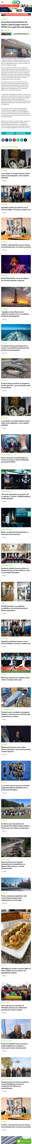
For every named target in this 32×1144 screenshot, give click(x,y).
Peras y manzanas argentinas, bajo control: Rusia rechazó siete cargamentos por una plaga (14, 898)
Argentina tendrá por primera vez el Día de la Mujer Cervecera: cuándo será (16, 208)
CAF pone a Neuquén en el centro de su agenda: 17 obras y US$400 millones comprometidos (15, 496)
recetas (3, 965)
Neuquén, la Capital (6, 1040)
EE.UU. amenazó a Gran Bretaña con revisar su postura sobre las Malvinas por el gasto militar (15, 460)
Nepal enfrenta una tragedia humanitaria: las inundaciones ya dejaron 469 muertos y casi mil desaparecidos (13, 865)
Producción (4, 893)
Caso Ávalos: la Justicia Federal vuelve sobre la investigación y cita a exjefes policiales (15, 175)
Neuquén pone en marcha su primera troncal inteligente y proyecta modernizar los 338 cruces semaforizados (15, 1085)
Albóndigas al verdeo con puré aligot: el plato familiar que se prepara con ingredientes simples (16, 971)
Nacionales (4, 380)
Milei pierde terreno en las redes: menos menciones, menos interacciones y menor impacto (16, 749)
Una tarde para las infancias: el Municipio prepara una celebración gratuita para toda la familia (14, 1008)
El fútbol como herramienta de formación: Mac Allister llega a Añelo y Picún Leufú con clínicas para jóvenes (15, 826)
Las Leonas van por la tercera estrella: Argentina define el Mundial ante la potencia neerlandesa (15, 788)
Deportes (4, 674)
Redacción (7, 30)
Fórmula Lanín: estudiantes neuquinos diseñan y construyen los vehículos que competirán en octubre (15, 714)
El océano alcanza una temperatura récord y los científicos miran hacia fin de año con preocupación (15, 348)
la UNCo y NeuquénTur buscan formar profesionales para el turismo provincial (16, 246)
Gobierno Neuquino (6, 491)
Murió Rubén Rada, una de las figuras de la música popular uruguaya (15, 279)
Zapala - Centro (5, 1002)
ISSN (2, 603)
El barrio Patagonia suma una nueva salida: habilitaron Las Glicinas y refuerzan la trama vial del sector (14, 1046)
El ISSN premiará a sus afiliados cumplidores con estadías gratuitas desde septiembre (14, 608)
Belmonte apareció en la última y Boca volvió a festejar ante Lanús (15, 679)
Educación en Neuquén (7, 709)
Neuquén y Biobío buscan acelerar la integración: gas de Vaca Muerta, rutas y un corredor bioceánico (15, 570)
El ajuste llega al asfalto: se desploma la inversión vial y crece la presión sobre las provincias (16, 385)
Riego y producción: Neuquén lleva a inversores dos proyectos (14, 533)
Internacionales (5, 454)
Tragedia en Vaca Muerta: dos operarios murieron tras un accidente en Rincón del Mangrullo (15, 314)
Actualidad (4, 19)
